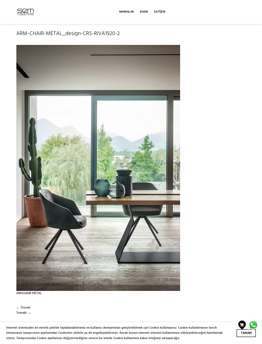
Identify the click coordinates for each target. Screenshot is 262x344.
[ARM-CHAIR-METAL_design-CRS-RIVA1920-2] (98, 168)
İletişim (159, 12)
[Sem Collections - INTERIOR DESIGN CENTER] (25, 12)
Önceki (23, 307)
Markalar (126, 12)
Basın (144, 12)
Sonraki (23, 313)
